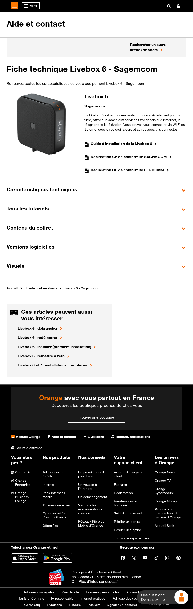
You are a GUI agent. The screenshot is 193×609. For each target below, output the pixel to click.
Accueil (12, 288)
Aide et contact (36, 24)
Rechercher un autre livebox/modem (148, 47)
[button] (96, 190)
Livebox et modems (41, 288)
